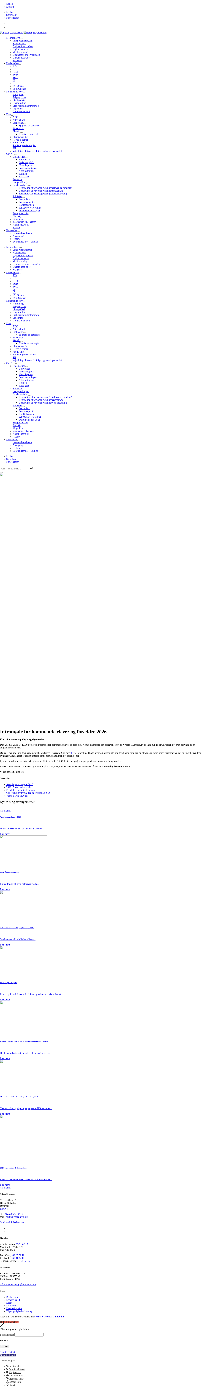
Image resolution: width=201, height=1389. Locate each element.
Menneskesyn (13, 37)
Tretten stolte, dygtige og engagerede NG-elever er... (26, 1108)
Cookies (47, 1316)
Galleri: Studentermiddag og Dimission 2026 (28, 793)
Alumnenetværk (21, 224)
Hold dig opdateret (9, 1322)
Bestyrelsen (24, 159)
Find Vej (17, 216)
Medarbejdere (26, 165)
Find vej (4, 1208)
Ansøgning (18, 94)
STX (15, 66)
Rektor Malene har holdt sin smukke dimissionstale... (26, 1179)
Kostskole (24, 176)
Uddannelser (12, 63)
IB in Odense (19, 88)
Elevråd (16, 131)
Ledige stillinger (21, 182)
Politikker (17, 196)
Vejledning (18, 108)
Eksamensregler (20, 137)
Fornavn (4, 1340)
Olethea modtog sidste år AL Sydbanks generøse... (25, 1053)
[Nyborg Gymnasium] (11, 32)
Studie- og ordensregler (24, 145)
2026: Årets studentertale (18, 787)
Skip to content (7, 1352)
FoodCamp (18, 142)
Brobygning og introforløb (26, 105)
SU (14, 148)
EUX (15, 77)
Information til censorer (24, 221)
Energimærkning (21, 213)
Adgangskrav (19, 97)
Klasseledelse (19, 43)
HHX (15, 71)
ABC (15, 117)
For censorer (12, 17)
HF (14, 69)
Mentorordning (20, 52)
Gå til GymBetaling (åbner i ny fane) (18, 1284)
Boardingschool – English (25, 241)
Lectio (9, 12)
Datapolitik (24, 199)
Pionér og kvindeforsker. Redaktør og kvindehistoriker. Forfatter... (32, 994)
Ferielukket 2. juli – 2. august (20, 790)
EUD (15, 74)
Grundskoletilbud (21, 111)
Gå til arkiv (5, 810)
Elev (8, 114)
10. (14, 83)
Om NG (10, 154)
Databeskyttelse (20, 185)
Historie (16, 227)
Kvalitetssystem (26, 205)
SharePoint (11, 15)
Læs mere (5, 834)
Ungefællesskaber (21, 57)
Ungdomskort (19, 103)
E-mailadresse (7, 1334)
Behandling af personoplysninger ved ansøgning (43, 193)
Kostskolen (11, 230)
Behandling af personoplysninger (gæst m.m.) (41, 190)
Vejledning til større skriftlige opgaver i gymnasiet (37, 151)
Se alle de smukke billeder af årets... (17, 939)
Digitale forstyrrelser (23, 46)
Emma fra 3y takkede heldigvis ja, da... (19, 884)
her (72, 753)
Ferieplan (17, 179)
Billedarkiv (18, 128)
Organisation (19, 156)
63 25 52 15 (24, 1261)
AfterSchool (19, 120)
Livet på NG (19, 100)
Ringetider (18, 219)
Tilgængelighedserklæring (19, 1311)
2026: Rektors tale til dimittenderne (13, 1168)
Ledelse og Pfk (26, 162)
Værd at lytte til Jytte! (17, 795)
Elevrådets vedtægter (29, 134)
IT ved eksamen (20, 139)
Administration (26, 171)
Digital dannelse (21, 49)
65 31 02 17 (22, 1244)
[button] (8, 1355)
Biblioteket (18, 122)
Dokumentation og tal (29, 210)
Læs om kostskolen (22, 233)
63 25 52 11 (18, 1255)
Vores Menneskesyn (23, 40)
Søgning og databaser (29, 125)
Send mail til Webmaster (12, 1222)
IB (14, 80)
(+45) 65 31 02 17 (14, 1214)
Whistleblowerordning (30, 207)
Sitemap (38, 1316)
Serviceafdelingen (28, 168)
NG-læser (17, 60)
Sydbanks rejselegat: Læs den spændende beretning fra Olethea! (24, 1041)
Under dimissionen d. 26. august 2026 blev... (22, 828)
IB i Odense (18, 86)
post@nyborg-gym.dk (17, 1217)
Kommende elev (14, 91)
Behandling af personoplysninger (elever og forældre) (45, 188)
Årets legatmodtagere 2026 (19, 784)
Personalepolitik (27, 202)
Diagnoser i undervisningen (26, 54)
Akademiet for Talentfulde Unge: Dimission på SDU (19, 1097)
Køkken (23, 173)
